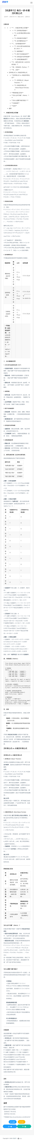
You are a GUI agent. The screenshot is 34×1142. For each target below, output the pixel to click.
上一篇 (10, 1126)
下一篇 (24, 1126)
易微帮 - (15, 1138)
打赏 (22, 1122)
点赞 (13, 1122)
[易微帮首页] (7, 2)
